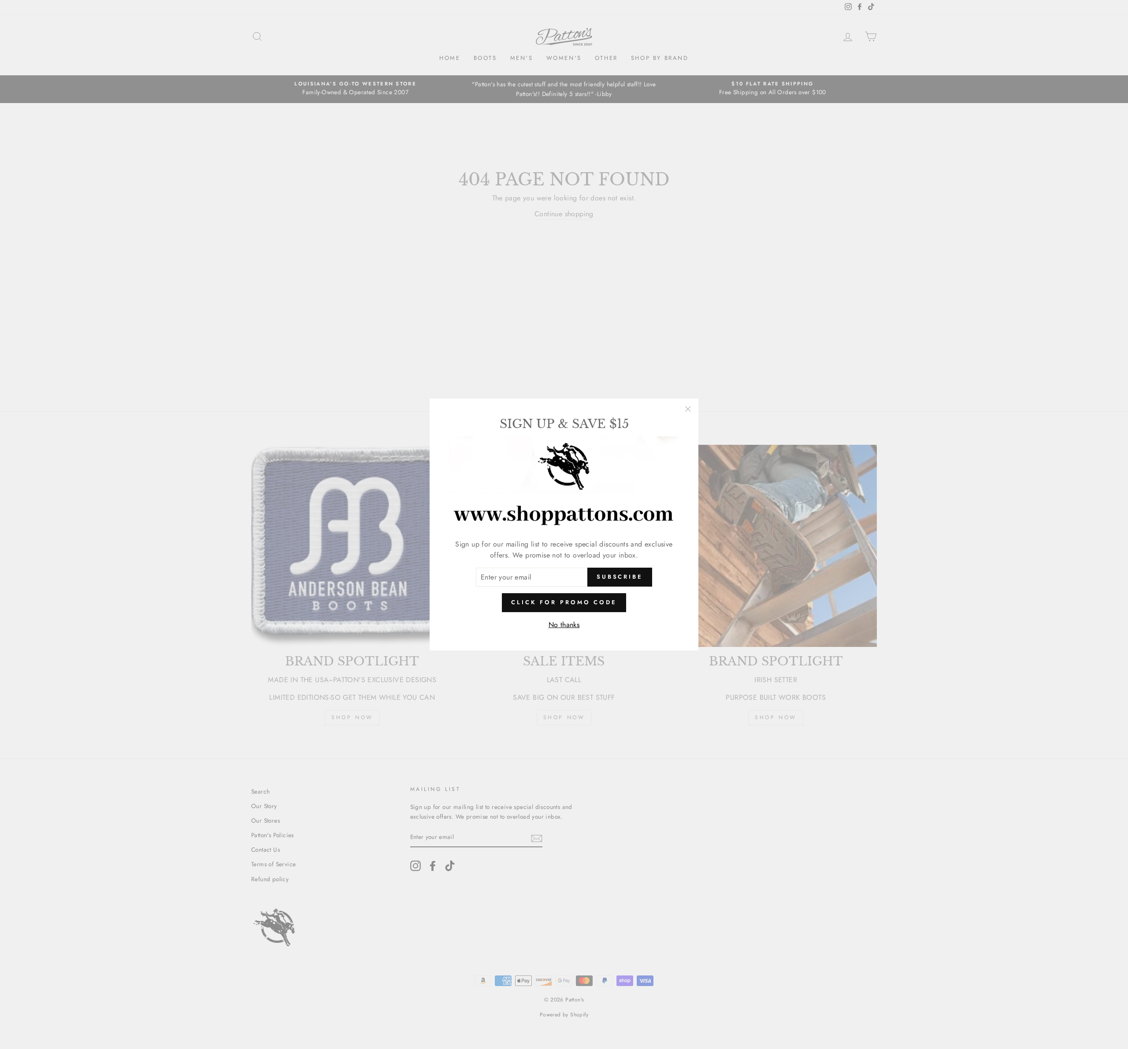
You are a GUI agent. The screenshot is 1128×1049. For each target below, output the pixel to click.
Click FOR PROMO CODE (564, 602)
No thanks (564, 625)
